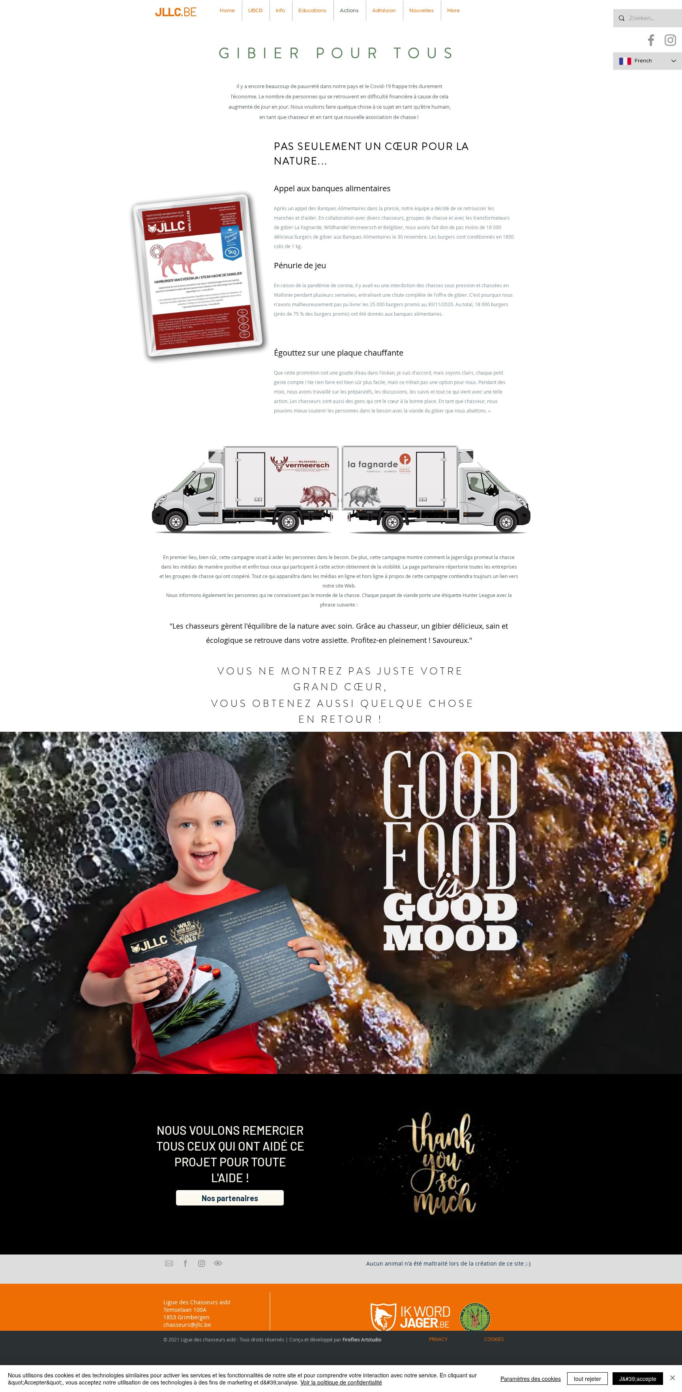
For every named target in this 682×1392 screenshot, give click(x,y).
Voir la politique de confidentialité (341, 1382)
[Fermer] (672, 1378)
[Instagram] (670, 40)
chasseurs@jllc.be (187, 1324)
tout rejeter (587, 1379)
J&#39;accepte (637, 1379)
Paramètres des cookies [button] (530, 1379)
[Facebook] (651, 40)
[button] (281, 11)
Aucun (374, 1263)
